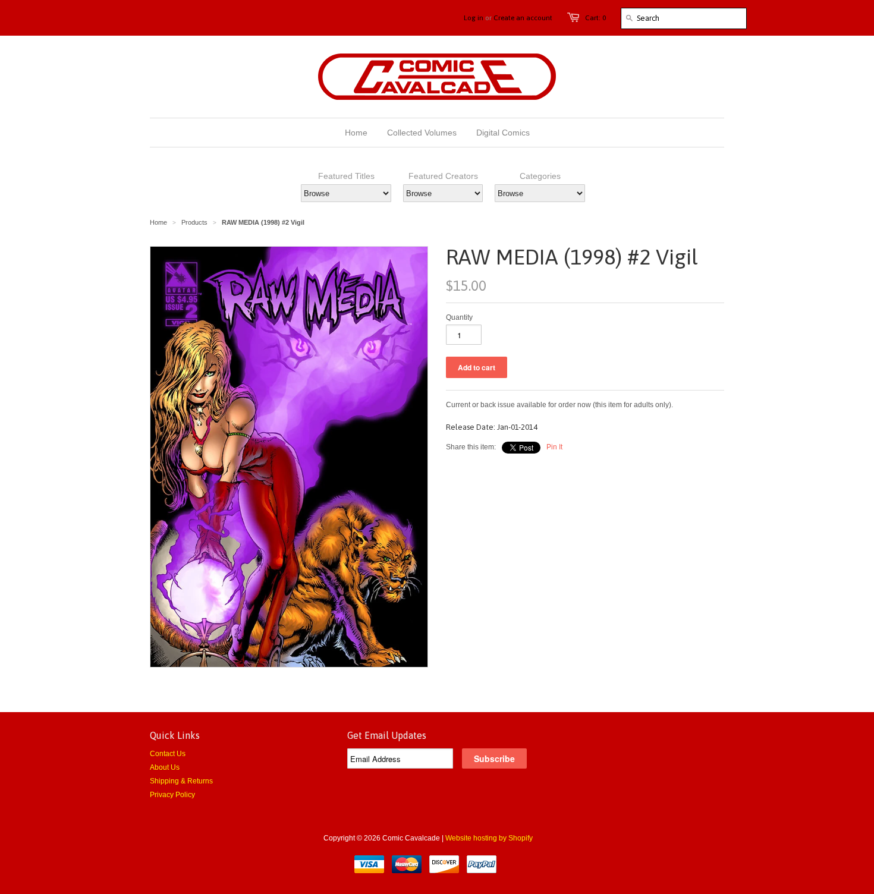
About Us (165, 767)
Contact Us (168, 754)
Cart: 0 (595, 18)
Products (194, 222)
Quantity (459, 317)
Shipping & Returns (181, 781)
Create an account (522, 18)
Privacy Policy (172, 795)
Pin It (554, 447)
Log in (473, 18)
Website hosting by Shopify (489, 838)
